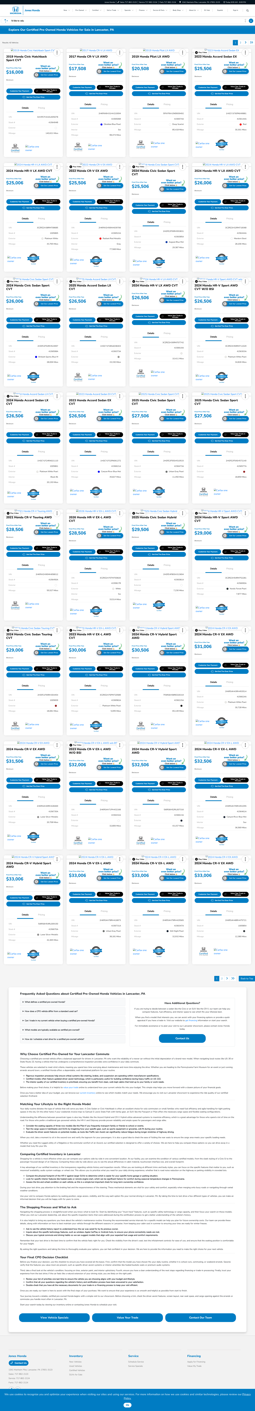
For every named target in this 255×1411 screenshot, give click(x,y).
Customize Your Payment (19, 91)
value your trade (70, 1087)
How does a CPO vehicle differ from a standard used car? (51, 1011)
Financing (194, 1356)
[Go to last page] (251, 42)
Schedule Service (136, 1361)
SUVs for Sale (75, 1374)
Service (133, 1356)
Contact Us (182, 1038)
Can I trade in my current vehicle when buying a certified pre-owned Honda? (60, 1020)
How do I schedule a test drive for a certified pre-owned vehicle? (54, 1039)
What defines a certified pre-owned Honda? (45, 1002)
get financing (191, 1020)
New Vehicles (75, 1361)
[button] (57, 52)
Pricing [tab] (41, 107)
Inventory (76, 1356)
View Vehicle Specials (54, 1317)
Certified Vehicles (77, 1370)
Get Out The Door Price (35, 97)
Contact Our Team (200, 1317)
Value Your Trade (127, 1317)
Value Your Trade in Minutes (49, 91)
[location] (180, 2)
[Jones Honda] (25, 10)
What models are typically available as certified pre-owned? (52, 1029)
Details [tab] (25, 107)
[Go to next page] (245, 42)
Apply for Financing (196, 1361)
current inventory (87, 1092)
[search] (247, 11)
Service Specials (135, 1366)
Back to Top (247, 978)
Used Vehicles (75, 1366)
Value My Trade (194, 1366)
